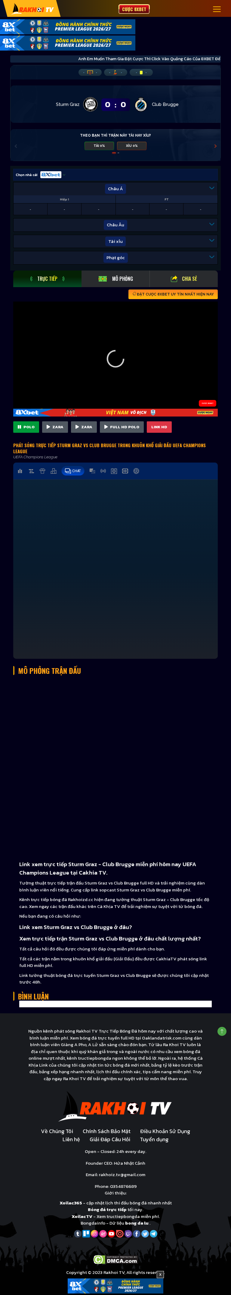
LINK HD (159, 427)
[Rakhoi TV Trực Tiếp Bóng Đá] (32, 8)
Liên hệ (71, 1139)
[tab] (47, 279)
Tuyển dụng (154, 1139)
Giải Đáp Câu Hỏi (110, 1139)
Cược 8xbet (134, 9)
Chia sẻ (189, 278)
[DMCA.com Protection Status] (115, 1259)
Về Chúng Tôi (57, 1131)
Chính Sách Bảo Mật (107, 1131)
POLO (29, 427)
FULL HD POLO (124, 427)
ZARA (57, 427)
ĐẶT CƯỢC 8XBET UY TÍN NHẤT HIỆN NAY (175, 294)
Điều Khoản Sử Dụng (165, 1131)
